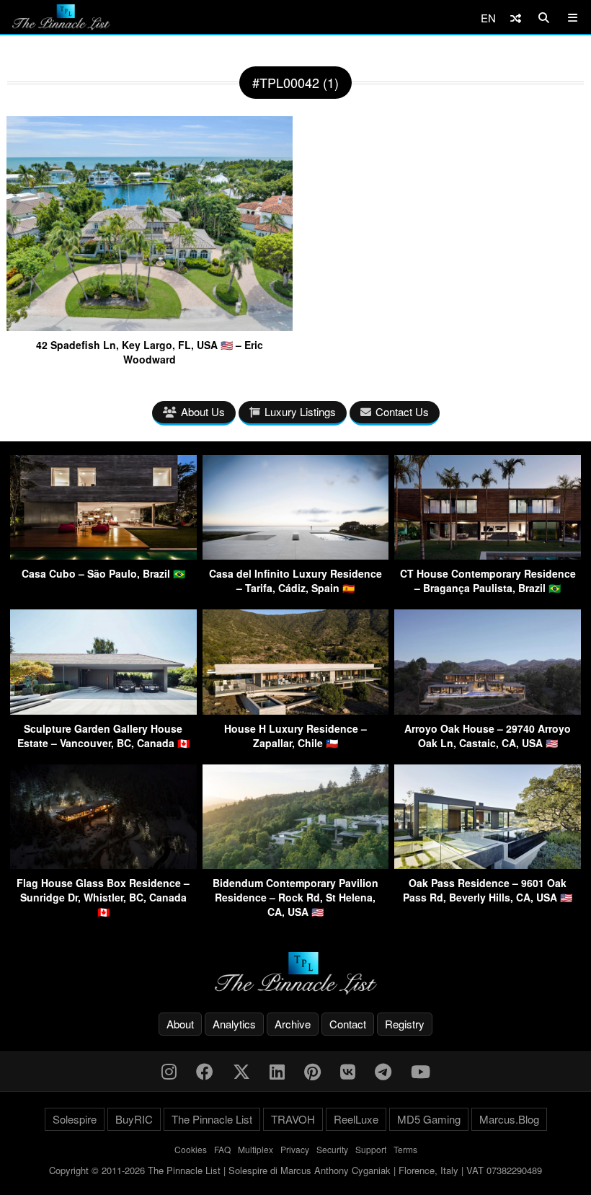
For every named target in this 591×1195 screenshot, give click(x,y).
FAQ (222, 1149)
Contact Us (402, 411)
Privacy (294, 1149)
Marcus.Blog (509, 1118)
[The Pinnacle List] (295, 973)
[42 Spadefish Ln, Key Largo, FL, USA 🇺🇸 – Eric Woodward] (149, 326)
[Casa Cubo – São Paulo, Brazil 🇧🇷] (103, 555)
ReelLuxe (356, 1118)
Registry (405, 1023)
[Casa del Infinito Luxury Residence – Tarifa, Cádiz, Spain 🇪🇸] (296, 555)
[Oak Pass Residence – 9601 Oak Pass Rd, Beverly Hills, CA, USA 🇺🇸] (487, 864)
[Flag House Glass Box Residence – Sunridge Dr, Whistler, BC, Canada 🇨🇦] (103, 864)
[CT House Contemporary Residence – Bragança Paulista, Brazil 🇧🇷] (487, 555)
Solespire (75, 1118)
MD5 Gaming (429, 1118)
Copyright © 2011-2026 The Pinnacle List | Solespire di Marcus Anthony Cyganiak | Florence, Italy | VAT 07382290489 (295, 1170)
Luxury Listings (300, 411)
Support (370, 1149)
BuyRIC (134, 1118)
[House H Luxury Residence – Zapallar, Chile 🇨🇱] (296, 710)
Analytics (234, 1023)
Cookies (190, 1149)
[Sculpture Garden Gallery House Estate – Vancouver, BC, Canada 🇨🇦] (103, 710)
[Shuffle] (515, 17)
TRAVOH (293, 1118)
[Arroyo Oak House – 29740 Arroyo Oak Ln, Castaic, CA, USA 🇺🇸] (487, 710)
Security (332, 1149)
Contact (347, 1023)
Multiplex (255, 1149)
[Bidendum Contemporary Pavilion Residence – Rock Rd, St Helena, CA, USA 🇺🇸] (296, 864)
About (180, 1023)
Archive (293, 1023)
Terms (405, 1149)
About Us (203, 411)
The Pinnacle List (212, 1118)
